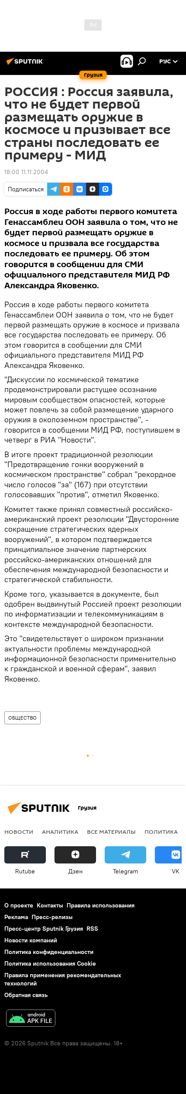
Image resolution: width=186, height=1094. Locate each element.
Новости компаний (30, 940)
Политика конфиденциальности (48, 952)
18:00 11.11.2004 (26, 172)
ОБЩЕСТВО (22, 717)
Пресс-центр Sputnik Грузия (43, 928)
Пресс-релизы (52, 917)
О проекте (18, 905)
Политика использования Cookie (50, 963)
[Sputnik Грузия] (26, 65)
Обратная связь (26, 995)
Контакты (50, 905)
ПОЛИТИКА (161, 831)
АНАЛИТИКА (60, 831)
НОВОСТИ (18, 831)
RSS (92, 928)
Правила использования (101, 905)
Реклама (16, 917)
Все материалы (111, 831)
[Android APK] (30, 1019)
